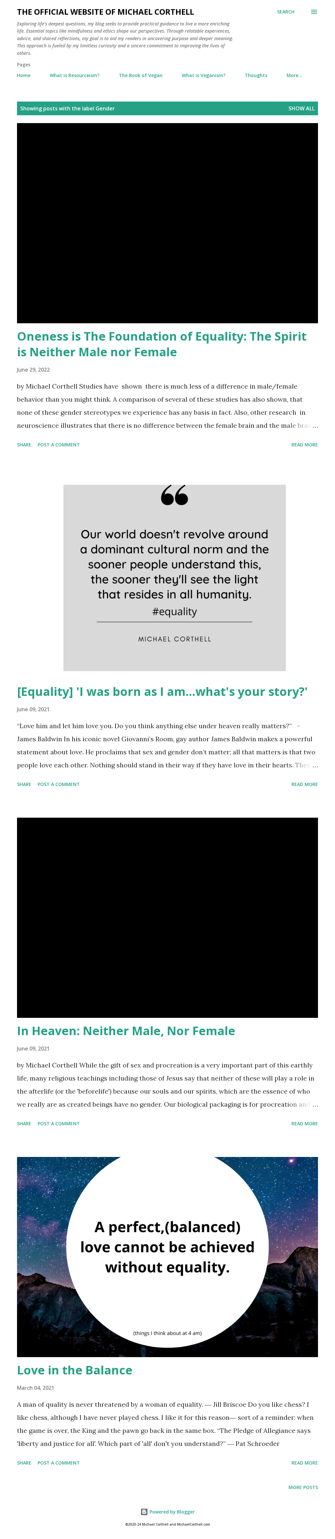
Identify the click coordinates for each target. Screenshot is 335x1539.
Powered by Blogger (171, 1512)
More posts (303, 1487)
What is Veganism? (203, 75)
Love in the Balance (74, 1370)
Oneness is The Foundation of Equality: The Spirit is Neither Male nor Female (162, 344)
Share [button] (24, 444)
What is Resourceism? (74, 75)
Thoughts (256, 75)
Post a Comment (59, 444)
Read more (304, 444)
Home (23, 75)
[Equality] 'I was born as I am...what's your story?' (162, 691)
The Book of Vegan (141, 75)
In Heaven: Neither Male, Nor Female (126, 1031)
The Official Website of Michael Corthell (105, 11)
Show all (302, 108)
